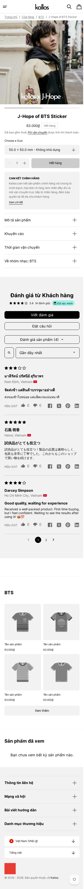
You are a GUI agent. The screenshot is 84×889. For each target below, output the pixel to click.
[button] (5, 7)
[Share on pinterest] (25, 425)
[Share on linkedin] (34, 425)
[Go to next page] (52, 577)
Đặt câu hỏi (40, 336)
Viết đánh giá (40, 325)
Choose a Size (13, 151)
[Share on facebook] (7, 425)
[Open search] (9, 363)
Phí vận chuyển (39, 138)
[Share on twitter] (16, 425)
